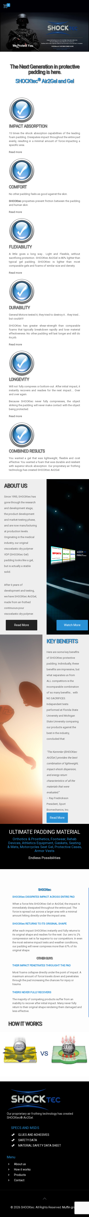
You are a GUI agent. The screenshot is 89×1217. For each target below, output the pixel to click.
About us (20, 1164)
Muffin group (70, 1207)
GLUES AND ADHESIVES (33, 1134)
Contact (19, 1180)
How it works (22, 1169)
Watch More (72, 625)
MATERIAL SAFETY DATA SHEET (39, 1145)
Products (20, 1174)
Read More (21, 625)
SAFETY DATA (27, 1140)
